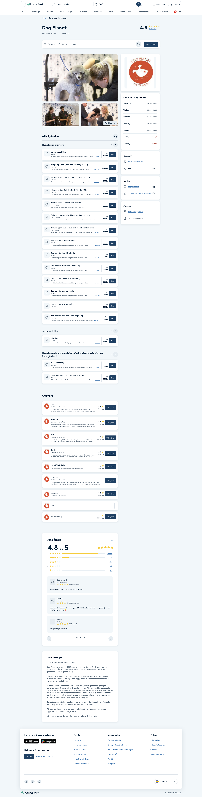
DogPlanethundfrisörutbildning (141, 193)
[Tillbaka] (23, 4)
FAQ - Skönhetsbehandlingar (120, 749)
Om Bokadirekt (114, 740)
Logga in (77, 740)
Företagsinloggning (44, 756)
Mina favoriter (80, 749)
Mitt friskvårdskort (82, 759)
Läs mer (97, 156)
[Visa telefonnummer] (153, 168)
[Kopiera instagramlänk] (153, 193)
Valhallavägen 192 (135, 212)
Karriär (111, 759)
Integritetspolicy (157, 745)
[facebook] (39, 781)
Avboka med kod (81, 763)
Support (111, 763)
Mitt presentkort (81, 754)
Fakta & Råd (113, 754)
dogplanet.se (133, 186)
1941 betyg (153, 29)
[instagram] (26, 781)
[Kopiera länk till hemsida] (153, 186)
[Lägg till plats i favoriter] (138, 44)
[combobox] (73, 4)
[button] (80, 154)
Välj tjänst (110, 407)
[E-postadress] (141, 161)
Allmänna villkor (157, 754)
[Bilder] (140, 72)
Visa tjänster (151, 44)
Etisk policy (155, 740)
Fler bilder (109, 123)
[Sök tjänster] (115, 136)
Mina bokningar (81, 745)
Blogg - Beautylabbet (117, 745)
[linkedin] (33, 781)
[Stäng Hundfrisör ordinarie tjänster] (115, 144)
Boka (113, 155)
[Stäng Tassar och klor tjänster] (115, 331)
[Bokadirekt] (35, 4)
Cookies (153, 749)
